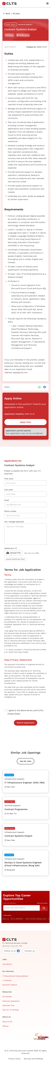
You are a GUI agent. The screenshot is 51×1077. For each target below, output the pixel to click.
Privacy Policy (14, 713)
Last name (8, 490)
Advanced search (42, 903)
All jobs (16, 13)
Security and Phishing (33, 1059)
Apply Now (25, 422)
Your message (14, 522)
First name (8, 479)
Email (6, 500)
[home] (10, 3)
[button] (47, 3)
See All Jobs (25, 761)
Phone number (10, 511)
